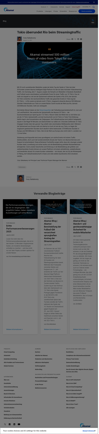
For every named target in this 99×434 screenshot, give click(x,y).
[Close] (95, 431)
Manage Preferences (89, 430)
